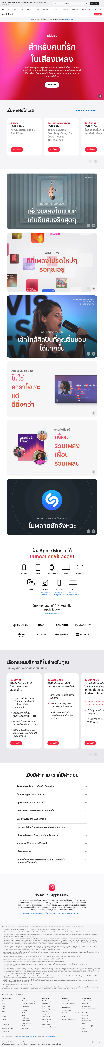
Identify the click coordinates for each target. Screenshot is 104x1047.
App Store (25, 1028)
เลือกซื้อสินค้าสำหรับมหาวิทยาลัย (70, 1013)
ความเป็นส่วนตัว (86, 1006)
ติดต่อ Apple (85, 1031)
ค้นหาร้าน (44, 1001)
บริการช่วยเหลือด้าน (49, 1027)
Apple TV (24, 1015)
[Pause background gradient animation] (100, 96)
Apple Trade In (46, 1016)
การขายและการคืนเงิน (34, 1044)
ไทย (91, 1042)
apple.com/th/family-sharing (28, 936)
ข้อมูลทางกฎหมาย (46, 1044)
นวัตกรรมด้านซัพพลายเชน (88, 1009)
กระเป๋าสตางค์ (6, 1031)
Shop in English (97, 1042)
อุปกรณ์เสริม (5, 1022)
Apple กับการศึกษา (67, 1010)
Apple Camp (45, 1011)
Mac (3, 1003)
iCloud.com (25, 1006)
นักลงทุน (84, 1023)
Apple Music (8, 14)
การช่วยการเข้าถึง (86, 1001)
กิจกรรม (84, 1028)
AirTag (4, 1019)
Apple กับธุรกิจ (66, 1001)
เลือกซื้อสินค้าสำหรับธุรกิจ (68, 1003)
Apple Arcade (26, 1021)
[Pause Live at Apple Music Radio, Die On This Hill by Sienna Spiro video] (88, 353)
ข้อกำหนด (63, 944)
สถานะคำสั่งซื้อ (46, 1024)
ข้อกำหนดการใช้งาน (22, 1044)
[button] (70, 3)
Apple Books (25, 1026)
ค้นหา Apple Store (24, 1036)
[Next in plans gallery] (96, 754)
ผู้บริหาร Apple (85, 1018)
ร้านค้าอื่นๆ (34, 1036)
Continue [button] (94, 3)
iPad (3, 1006)
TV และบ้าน (5, 1016)
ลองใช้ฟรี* (98, 14)
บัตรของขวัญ (5, 1024)
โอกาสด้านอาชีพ (86, 1021)
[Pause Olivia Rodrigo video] (88, 225)
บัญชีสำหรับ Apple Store (28, 1003)
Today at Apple (46, 1006)
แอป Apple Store (46, 1014)
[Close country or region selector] (101, 3)
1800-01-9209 (50, 1036)
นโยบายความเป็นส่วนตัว (8, 1044)
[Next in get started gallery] (96, 161)
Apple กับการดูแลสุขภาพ (68, 1019)
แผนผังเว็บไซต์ (57, 1044)
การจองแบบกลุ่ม (46, 1009)
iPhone (4, 1009)
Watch (4, 1011)
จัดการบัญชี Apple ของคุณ (29, 1001)
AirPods (4, 1014)
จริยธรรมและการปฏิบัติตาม (89, 1026)
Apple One (25, 1013)
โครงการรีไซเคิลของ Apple (49, 1022)
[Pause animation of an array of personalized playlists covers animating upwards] (88, 288)
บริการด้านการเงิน (46, 1019)
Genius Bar (45, 1003)
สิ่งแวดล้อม (85, 1003)
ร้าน (3, 1001)
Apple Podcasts (26, 1023)
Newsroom (85, 1015)
